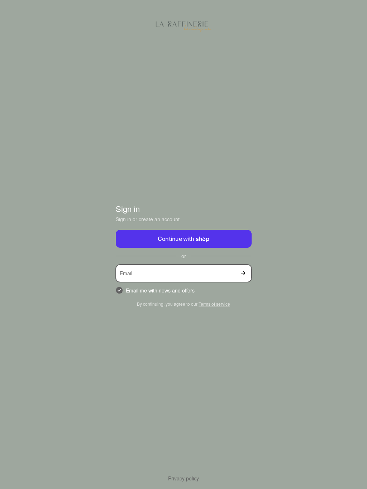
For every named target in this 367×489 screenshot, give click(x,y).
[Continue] (243, 273)
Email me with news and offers (160, 290)
